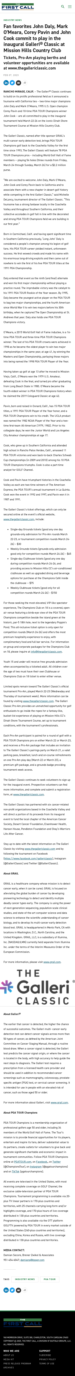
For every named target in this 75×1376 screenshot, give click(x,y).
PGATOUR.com (22, 1162)
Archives (8, 1368)
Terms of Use (46, 1364)
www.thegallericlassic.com (18, 519)
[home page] (18, 6)
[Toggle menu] (69, 6)
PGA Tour (50, 1279)
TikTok (15, 1171)
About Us (8, 1355)
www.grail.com (52, 962)
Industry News (12, 20)
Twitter (56, 1162)
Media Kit (8, 1359)
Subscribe (45, 1355)
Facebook (41, 1162)
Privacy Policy (47, 1359)
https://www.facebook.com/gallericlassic (28, 858)
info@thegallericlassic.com (46, 651)
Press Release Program (17, 1364)
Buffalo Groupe (58, 1341)
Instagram (36, 1166)
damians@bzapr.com (32, 1260)
